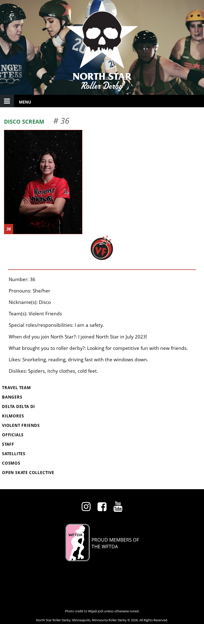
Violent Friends (21, 425)
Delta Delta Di (18, 406)
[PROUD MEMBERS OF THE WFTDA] (102, 559)
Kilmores (13, 416)
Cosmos (11, 463)
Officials (13, 435)
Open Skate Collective (28, 472)
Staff (8, 444)
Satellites (13, 453)
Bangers (12, 397)
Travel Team (16, 387)
